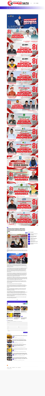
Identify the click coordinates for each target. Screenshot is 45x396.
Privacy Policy (19, 367)
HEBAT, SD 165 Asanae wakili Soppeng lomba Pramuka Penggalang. (33, 236)
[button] (34, 3)
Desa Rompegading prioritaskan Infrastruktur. (34, 243)
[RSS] (7, 365)
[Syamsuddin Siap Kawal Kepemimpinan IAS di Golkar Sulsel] (10, 315)
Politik (7, 227)
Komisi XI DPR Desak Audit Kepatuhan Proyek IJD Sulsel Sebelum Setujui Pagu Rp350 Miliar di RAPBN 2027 (17, 311)
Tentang (8, 367)
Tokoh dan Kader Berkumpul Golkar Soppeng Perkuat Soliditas (10, 311)
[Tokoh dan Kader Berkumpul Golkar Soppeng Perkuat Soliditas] (10, 308)
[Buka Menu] (37, 3)
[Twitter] (24, 303)
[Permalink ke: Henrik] (7, 232)
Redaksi (10, 367)
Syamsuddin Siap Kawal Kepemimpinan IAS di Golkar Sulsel (10, 318)
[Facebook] (23, 303)
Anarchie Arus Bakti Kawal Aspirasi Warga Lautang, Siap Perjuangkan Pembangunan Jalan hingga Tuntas (17, 318)
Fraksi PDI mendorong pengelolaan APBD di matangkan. (34, 241)
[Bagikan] (26, 232)
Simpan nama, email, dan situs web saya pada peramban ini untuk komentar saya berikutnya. (16, 330)
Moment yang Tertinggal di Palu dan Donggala (34, 234)
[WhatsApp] (26, 303)
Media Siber (13, 367)
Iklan (16, 367)
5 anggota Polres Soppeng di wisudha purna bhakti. (33, 238)
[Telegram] (25, 303)
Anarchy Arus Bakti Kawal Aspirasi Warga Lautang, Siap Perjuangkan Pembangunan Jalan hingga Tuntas (24, 318)
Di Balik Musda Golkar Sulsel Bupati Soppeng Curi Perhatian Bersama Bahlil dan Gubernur (24, 311)
